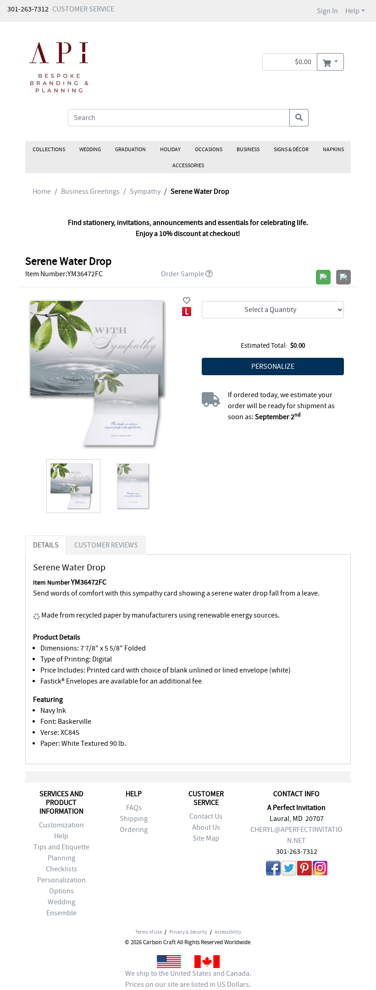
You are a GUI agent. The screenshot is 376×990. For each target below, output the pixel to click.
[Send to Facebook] (273, 870)
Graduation (130, 149)
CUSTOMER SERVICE (83, 9)
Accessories (188, 165)
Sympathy (145, 191)
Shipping (134, 818)
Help (352, 11)
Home (42, 191)
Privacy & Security (188, 932)
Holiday (170, 149)
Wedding (90, 149)
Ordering (134, 829)
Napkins (333, 149)
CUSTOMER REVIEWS (106, 545)
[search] (299, 117)
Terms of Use (148, 932)
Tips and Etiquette (61, 847)
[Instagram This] (320, 870)
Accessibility (228, 932)
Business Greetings (90, 191)
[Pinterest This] (304, 870)
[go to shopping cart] (330, 62)
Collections (49, 149)
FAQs (134, 807)
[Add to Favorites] (186, 301)
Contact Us (205, 816)
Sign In (327, 11)
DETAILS (46, 545)
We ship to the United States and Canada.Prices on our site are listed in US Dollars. (188, 979)
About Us (206, 827)
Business (248, 149)
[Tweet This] (289, 870)
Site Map (206, 838)
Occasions (208, 149)
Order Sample (182, 274)
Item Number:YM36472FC (64, 274)
